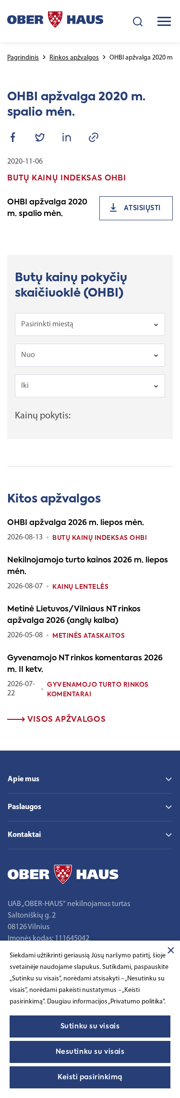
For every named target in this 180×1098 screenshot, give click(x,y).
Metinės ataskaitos (88, 636)
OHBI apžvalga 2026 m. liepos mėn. (75, 523)
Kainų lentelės (80, 587)
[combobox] (90, 324)
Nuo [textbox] (28, 355)
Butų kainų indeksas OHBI (99, 538)
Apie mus (23, 779)
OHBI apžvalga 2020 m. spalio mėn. (47, 208)
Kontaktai (24, 835)
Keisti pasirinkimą (90, 1077)
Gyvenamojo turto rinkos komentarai (98, 690)
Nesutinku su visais (90, 1052)
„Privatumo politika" (136, 1001)
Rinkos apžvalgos (74, 57)
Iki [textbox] (25, 386)
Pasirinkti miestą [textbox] (47, 324)
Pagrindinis (23, 57)
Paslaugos (24, 807)
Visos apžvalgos (65, 720)
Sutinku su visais (90, 1026)
